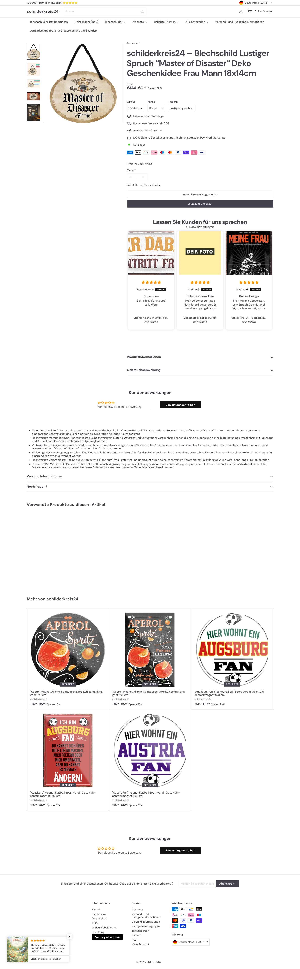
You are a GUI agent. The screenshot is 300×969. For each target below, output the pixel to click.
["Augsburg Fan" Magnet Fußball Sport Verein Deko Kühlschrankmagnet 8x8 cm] (232, 658)
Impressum (99, 914)
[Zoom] (83, 83)
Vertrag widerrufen (107, 937)
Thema (173, 101)
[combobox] (105, 11)
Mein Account (140, 944)
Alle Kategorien (196, 22)
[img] (151, 282)
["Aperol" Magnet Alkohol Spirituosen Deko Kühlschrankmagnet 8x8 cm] (68, 658)
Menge (131, 170)
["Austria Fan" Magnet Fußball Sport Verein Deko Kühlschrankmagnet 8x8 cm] (150, 759)
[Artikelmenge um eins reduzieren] (130, 177)
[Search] (142, 11)
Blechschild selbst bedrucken (49, 22)
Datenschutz (99, 918)
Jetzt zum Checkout (200, 203)
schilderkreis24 (43, 11)
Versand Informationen (146, 921)
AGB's (95, 923)
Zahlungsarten (140, 930)
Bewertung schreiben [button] (180, 405)
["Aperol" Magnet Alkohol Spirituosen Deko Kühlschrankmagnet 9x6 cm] (150, 658)
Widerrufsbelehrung (104, 927)
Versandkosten (152, 184)
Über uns (137, 909)
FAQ (134, 939)
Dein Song (98, 932)
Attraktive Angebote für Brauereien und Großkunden (63, 30)
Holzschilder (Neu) (86, 22)
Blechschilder (114, 22)
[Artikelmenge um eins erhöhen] (143, 177)
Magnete (138, 22)
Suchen (136, 935)
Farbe (151, 101)
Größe (131, 101)
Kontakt (96, 909)
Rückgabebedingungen (146, 926)
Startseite (132, 43)
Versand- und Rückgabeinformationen (239, 22)
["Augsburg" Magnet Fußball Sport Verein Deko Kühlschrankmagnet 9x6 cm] (68, 759)
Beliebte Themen (165, 22)
